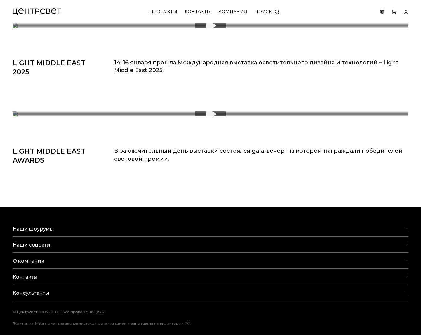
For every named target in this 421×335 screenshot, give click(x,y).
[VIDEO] (210, 25)
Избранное (390, 11)
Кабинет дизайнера (402, 11)
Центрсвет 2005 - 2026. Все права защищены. (63, 311)
